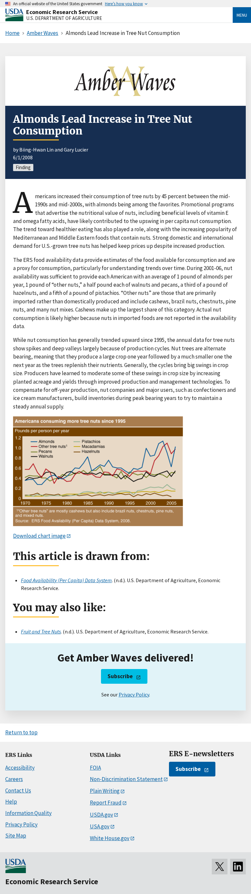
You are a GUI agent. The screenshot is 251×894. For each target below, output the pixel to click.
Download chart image (39, 535)
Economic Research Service (62, 12)
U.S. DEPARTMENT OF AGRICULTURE (64, 18)
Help (11, 801)
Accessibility (20, 767)
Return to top (21, 732)
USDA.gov (101, 814)
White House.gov (109, 838)
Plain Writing (105, 790)
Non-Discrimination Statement (126, 779)
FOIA (95, 767)
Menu (242, 15)
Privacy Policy (134, 694)
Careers (14, 779)
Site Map (15, 835)
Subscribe (120, 676)
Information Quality (28, 813)
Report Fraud (106, 802)
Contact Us (18, 790)
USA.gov (99, 826)
